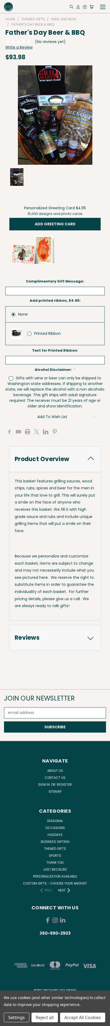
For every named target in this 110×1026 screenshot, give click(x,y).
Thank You (55, 862)
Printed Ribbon (47, 333)
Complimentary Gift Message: (55, 281)
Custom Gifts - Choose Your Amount (55, 883)
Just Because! (55, 869)
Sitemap (55, 791)
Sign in (44, 784)
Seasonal (55, 821)
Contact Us (55, 777)
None (23, 314)
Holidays (55, 834)
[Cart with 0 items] (91, 6)
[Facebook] (9, 431)
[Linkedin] (45, 431)
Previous (8, 1021)
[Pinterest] (54, 431)
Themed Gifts (55, 848)
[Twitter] (36, 431)
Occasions (55, 827)
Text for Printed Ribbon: (55, 350)
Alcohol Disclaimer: (55, 369)
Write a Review (19, 47)
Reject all (45, 1017)
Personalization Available (55, 876)
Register (64, 784)
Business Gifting (55, 841)
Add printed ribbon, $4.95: (55, 300)
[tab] (55, 459)
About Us (55, 770)
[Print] (27, 431)
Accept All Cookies (82, 1017)
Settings (16, 1017)
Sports (55, 855)
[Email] (18, 431)
